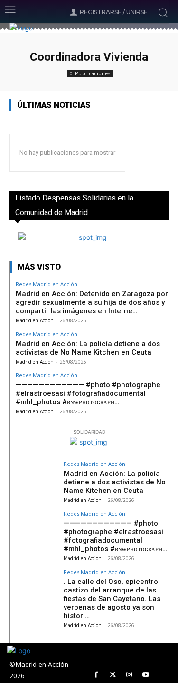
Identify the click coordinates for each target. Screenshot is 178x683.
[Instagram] (129, 674)
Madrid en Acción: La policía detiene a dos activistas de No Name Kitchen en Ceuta (88, 347)
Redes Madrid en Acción (46, 284)
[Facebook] (96, 674)
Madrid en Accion (35, 320)
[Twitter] (112, 674)
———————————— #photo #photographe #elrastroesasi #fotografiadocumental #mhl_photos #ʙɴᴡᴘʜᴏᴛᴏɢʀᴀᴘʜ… (88, 393)
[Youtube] (146, 674)
